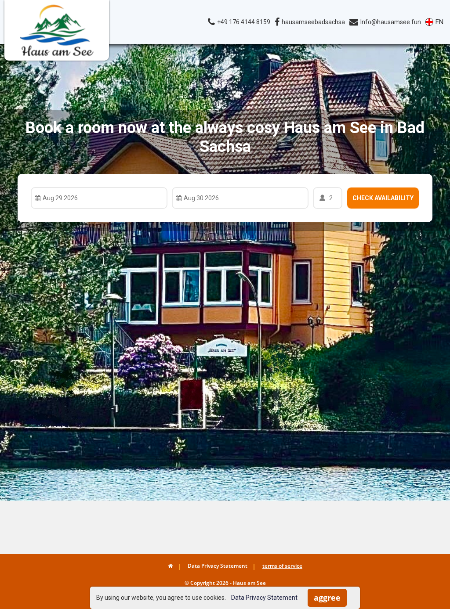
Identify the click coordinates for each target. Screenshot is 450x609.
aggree (327, 597)
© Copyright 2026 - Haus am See (225, 583)
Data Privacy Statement (264, 597)
